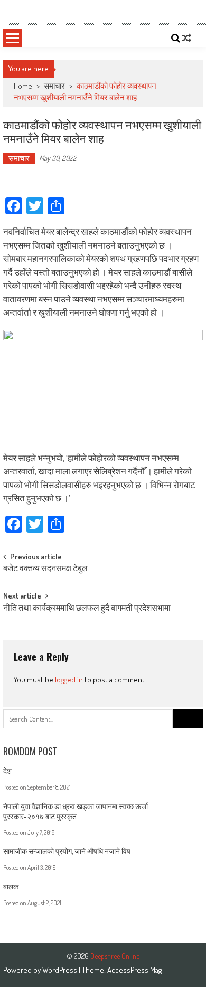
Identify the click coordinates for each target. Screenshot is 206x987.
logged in (69, 680)
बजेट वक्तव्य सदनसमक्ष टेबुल (45, 569)
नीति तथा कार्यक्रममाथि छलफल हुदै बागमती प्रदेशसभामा (87, 608)
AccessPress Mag (134, 970)
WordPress (60, 970)
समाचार (54, 86)
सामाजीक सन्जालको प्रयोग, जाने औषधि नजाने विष (66, 851)
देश (7, 770)
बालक (10, 886)
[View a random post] (186, 38)
